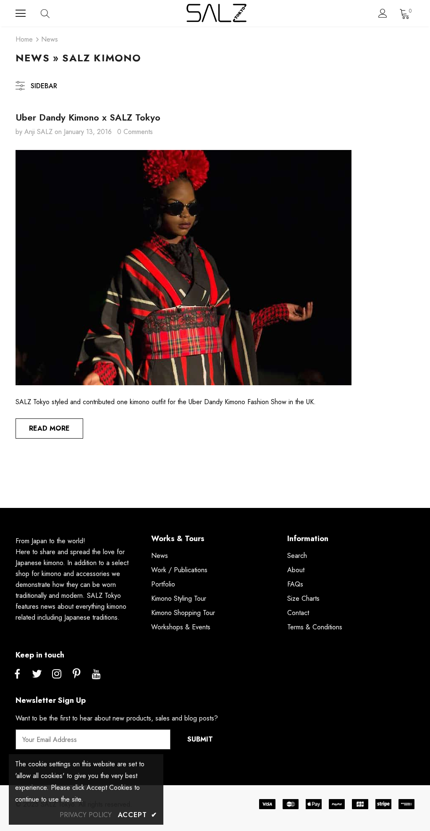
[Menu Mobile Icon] (21, 13)
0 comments (135, 132)
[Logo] (216, 13)
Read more (49, 428)
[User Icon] (382, 13)
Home (24, 39)
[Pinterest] (76, 674)
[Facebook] (17, 674)
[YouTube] (96, 674)
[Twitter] (37, 674)
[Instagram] (56, 674)
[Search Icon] (53, 13)
